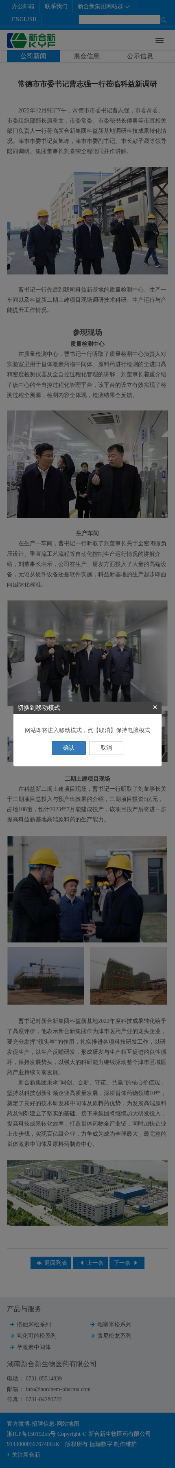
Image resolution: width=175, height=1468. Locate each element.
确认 (68, 748)
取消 (106, 748)
